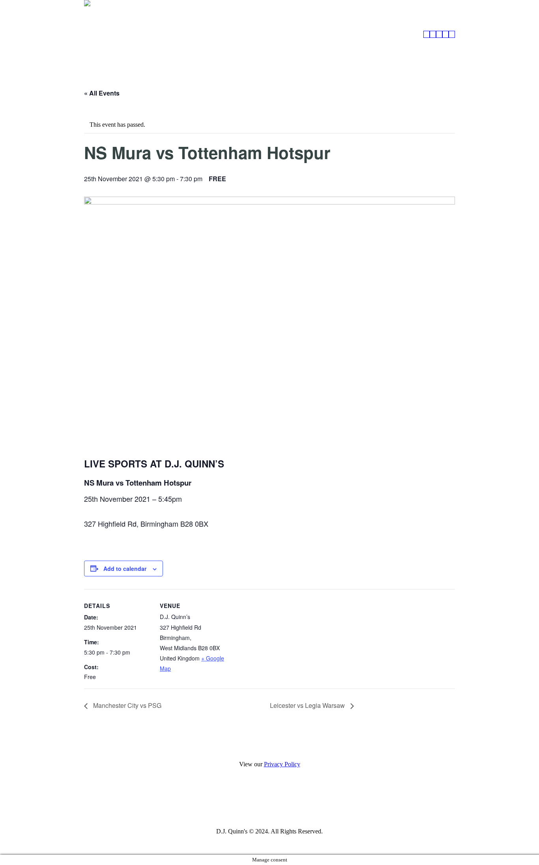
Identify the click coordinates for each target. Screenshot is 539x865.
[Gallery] (439, 34)
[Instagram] (268, 803)
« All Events (102, 93)
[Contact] (452, 34)
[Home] (426, 34)
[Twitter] (289, 803)
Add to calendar (124, 568)
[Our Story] (445, 34)
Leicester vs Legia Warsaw (308, 705)
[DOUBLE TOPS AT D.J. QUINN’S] (433, 34)
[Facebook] (248, 803)
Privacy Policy (282, 764)
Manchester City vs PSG (126, 705)
